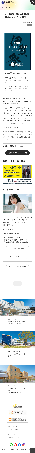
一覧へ (17, 283)
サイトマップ (11, 434)
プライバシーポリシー (13, 429)
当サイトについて (12, 426)
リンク (9, 432)
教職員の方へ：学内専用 (14, 437)
